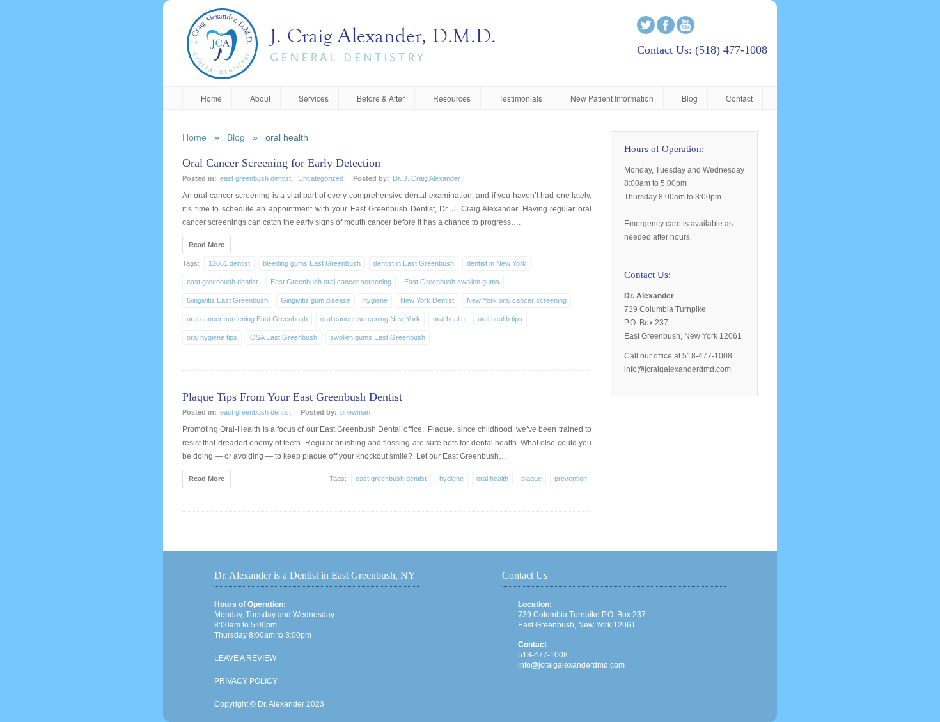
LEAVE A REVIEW (245, 658)
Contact (739, 98)
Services (314, 98)
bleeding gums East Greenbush (312, 263)
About (260, 98)
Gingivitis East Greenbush (227, 300)
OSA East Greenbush (283, 337)
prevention (570, 478)
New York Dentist (427, 300)
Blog (690, 98)
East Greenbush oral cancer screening (330, 282)
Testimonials (520, 98)
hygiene (375, 300)
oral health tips (500, 319)
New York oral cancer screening (517, 300)
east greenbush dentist (255, 178)
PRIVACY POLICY (246, 681)
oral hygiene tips (212, 337)
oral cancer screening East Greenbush (247, 319)
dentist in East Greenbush (413, 263)
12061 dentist (229, 263)
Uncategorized (320, 178)
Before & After (381, 98)
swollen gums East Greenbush (377, 337)
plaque (531, 478)
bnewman (355, 412)
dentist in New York (496, 263)
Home (211, 98)
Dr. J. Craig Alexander (426, 178)
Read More (206, 245)
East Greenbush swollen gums (451, 282)
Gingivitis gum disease (315, 300)
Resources (452, 98)
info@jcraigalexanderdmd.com (571, 665)
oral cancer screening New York (370, 319)
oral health (449, 319)
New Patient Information (612, 98)
